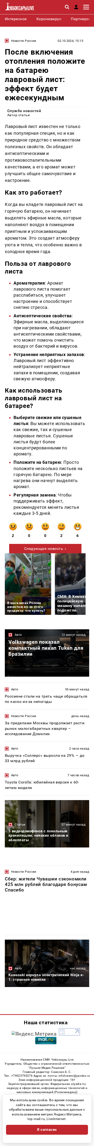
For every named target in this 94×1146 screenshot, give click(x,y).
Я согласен (47, 1129)
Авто (18, 635)
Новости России (23, 41)
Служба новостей (24, 110)
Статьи (20, 824)
